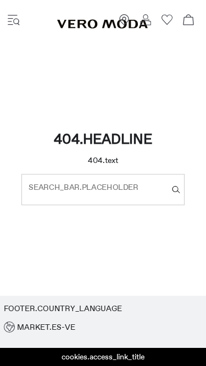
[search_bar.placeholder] (176, 190)
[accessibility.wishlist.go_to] (167, 22)
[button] (103, 327)
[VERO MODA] (103, 25)
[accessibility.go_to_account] (145, 21)
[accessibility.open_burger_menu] (14, 21)
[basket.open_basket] (188, 21)
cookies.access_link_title (103, 356)
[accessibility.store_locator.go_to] (124, 22)
